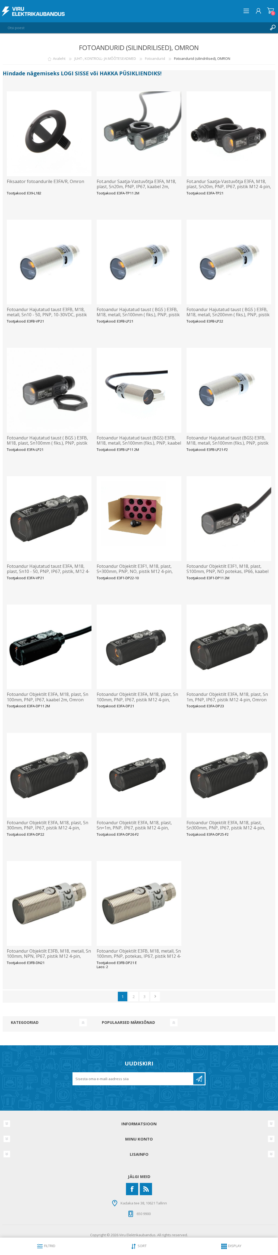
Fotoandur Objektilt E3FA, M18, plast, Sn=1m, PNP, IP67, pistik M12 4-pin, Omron (134, 828)
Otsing (272, 27)
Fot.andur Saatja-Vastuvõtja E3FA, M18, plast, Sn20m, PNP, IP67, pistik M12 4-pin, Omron (229, 187)
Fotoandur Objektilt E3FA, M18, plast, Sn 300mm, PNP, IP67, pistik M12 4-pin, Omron (47, 828)
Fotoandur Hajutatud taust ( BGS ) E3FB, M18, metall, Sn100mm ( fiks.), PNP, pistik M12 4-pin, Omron (138, 315)
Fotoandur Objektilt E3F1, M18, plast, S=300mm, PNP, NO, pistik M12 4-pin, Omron (135, 572)
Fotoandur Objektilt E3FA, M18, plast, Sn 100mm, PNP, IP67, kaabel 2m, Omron (47, 697)
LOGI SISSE (75, 73)
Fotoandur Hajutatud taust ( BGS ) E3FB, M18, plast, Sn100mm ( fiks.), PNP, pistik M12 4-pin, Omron (47, 443)
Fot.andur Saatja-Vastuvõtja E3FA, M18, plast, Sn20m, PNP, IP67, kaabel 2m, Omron (136, 187)
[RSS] (146, 1189)
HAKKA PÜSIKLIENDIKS (130, 73)
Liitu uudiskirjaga (199, 1078)
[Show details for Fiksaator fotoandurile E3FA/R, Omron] (49, 133)
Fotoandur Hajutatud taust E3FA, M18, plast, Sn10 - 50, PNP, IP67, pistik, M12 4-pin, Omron (48, 572)
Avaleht (59, 58)
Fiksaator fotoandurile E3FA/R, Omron (45, 181)
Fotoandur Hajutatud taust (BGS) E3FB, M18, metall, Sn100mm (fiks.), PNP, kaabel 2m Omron (139, 443)
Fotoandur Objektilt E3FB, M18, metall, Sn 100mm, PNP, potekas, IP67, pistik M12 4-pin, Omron (139, 956)
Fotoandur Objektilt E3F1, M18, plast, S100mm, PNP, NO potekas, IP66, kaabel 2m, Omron (227, 572)
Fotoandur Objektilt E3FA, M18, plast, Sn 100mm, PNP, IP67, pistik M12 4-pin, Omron (137, 700)
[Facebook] (132, 1189)
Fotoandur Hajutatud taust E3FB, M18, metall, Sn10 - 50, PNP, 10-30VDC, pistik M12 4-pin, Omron (47, 315)
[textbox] (133, 27)
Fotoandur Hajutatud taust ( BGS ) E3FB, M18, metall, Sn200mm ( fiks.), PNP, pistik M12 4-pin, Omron (228, 315)
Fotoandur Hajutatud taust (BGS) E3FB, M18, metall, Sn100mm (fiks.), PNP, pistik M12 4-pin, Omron (227, 443)
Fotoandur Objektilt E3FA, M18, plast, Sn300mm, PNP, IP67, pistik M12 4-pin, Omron (226, 828)
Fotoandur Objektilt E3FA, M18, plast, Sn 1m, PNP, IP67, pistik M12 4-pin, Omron (227, 697)
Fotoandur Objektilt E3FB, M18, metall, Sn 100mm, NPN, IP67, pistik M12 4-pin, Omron (49, 956)
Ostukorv (270, 11)
